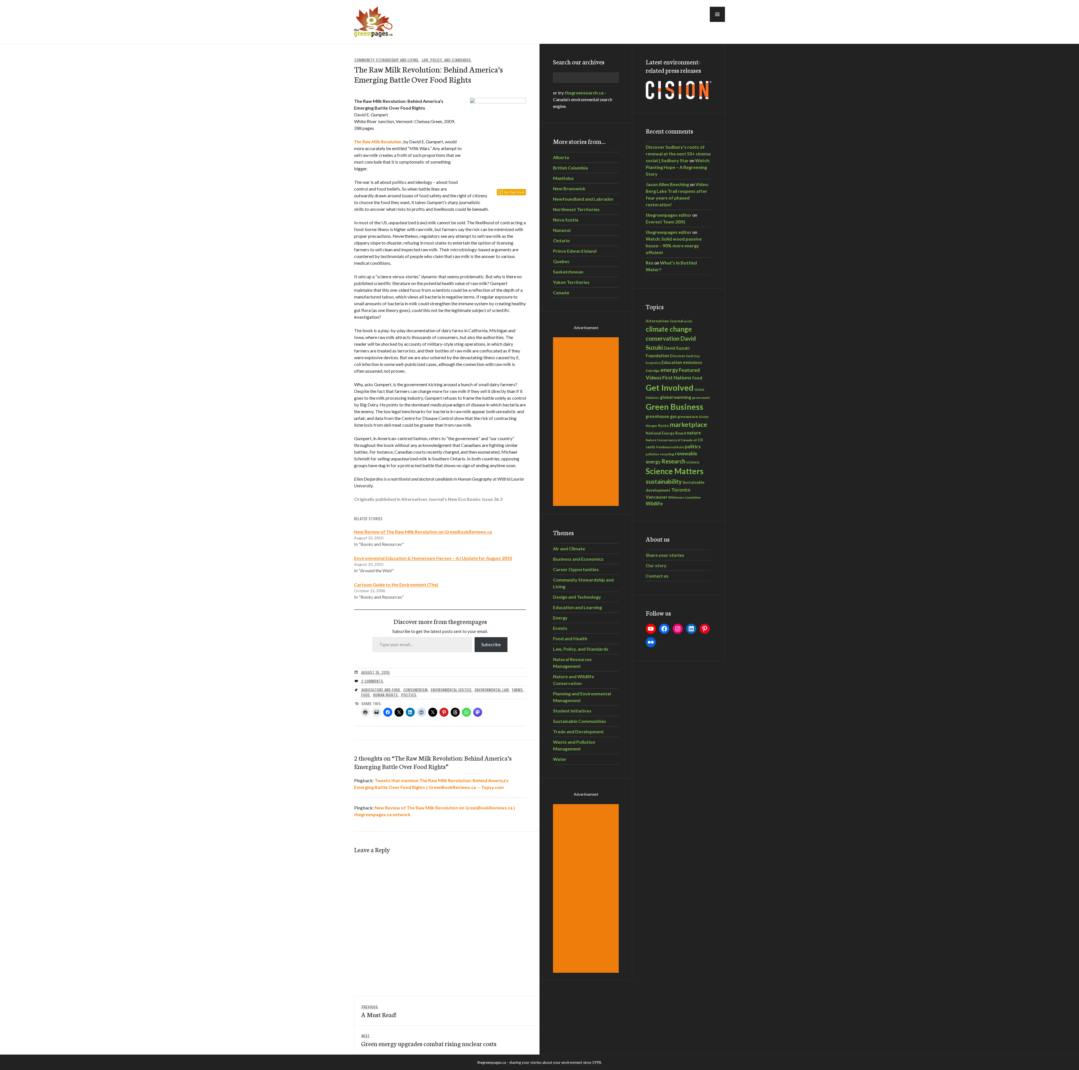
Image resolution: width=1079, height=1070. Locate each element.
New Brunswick (569, 188)
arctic (688, 321)
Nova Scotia (565, 219)
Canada (561, 292)
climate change (669, 329)
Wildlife (654, 503)
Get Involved (669, 387)
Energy (560, 617)
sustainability (664, 481)
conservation (662, 338)
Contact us (657, 575)
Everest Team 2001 (665, 221)
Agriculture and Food (380, 690)
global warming (675, 397)
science (692, 462)
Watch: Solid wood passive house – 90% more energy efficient (674, 245)
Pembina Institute (670, 447)
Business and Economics (578, 559)
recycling (667, 454)
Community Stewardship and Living (386, 60)
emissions (692, 362)
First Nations (676, 378)
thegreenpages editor (669, 215)
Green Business (674, 406)
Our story (656, 565)
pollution (652, 454)
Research (673, 461)
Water (559, 759)
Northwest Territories (576, 209)
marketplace (688, 424)
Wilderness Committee (684, 497)
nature (694, 432)
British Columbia (570, 167)
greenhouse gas (661, 416)
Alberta (561, 157)
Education (671, 362)
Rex (650, 262)
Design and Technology (577, 597)
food (365, 695)
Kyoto (663, 425)
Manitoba (563, 178)
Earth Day (693, 356)
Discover (677, 356)
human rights (385, 695)
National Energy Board (666, 433)
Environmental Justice (451, 690)
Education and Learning (577, 607)
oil (695, 440)
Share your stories (665, 555)
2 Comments (372, 681)
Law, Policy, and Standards (446, 60)
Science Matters (674, 471)
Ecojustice (653, 363)
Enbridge (653, 370)
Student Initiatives (572, 710)
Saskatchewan (568, 271)
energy (669, 370)
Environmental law (492, 690)
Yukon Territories (571, 282)
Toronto (680, 490)
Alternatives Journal (664, 321)
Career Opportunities (576, 569)
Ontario (561, 240)
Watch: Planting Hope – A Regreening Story (678, 167)
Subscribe (491, 644)
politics (408, 695)
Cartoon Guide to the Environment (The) (396, 584)
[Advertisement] (587, 421)
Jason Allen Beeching (667, 184)
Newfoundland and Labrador (583, 199)
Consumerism (416, 690)
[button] (717, 14)
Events (560, 628)
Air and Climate (569, 548)
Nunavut (562, 230)
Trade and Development (578, 731)
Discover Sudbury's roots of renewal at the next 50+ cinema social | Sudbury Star (678, 153)
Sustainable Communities (579, 721)
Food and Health (570, 638)
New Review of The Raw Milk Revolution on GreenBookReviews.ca (423, 531)
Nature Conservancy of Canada (669, 440)
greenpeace (687, 417)
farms (517, 690)
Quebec (561, 261)
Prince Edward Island (575, 251)
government (701, 397)
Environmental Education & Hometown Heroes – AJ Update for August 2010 (433, 558)
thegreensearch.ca (584, 92)
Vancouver (656, 496)
